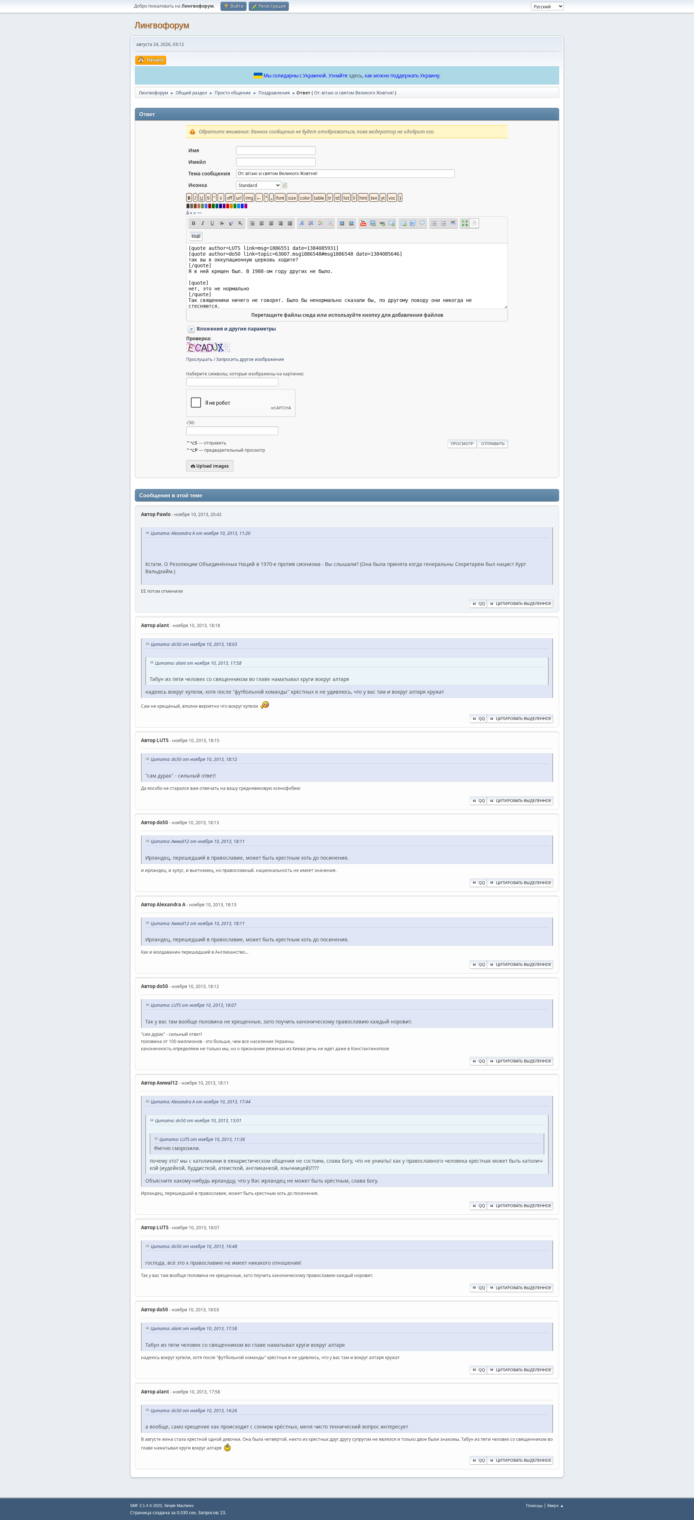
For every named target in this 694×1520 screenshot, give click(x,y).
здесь (355, 75)
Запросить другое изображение (250, 359)
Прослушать (199, 359)
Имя (193, 150)
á (187, 212)
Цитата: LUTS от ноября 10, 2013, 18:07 (193, 1005)
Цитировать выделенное (523, 603)
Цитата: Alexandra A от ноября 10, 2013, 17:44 (200, 1102)
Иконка (197, 185)
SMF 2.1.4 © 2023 (146, 1505)
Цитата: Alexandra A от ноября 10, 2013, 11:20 (200, 533)
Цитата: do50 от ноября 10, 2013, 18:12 (194, 759)
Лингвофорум (161, 25)
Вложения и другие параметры (236, 328)
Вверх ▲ (555, 1505)
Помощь (534, 1505)
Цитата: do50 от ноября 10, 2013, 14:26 (194, 1411)
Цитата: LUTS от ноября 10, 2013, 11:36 (202, 1139)
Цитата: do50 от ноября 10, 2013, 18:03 (194, 644)
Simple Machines (179, 1505)
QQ (482, 603)
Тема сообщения (209, 173)
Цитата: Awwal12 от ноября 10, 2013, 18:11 (198, 841)
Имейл (197, 162)
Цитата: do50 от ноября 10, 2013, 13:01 (198, 1120)
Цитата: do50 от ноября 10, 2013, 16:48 (194, 1246)
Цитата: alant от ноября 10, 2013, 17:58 (198, 663)
